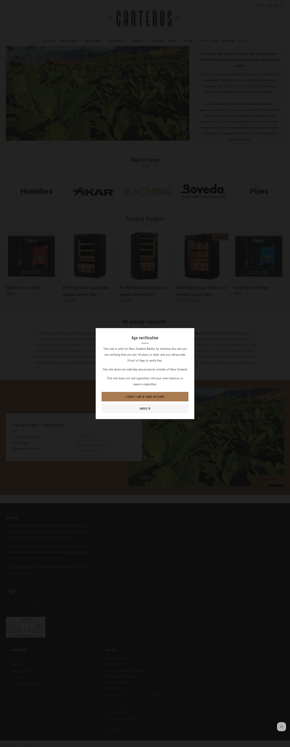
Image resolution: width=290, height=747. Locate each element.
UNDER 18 (145, 408)
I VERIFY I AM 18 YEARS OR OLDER (145, 397)
